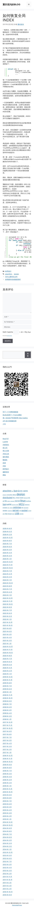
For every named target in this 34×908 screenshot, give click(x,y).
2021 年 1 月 (7, 643)
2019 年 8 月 (7, 683)
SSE (4, 513)
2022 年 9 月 (7, 607)
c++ (20, 490)
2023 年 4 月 (7, 592)
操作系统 (6, 457)
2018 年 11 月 (7, 695)
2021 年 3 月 (7, 640)
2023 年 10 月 (8, 583)
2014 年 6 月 (7, 837)
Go (6, 501)
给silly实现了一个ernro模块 (12, 415)
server (16, 510)
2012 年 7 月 (7, 861)
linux (23, 500)
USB (17, 513)
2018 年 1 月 (7, 719)
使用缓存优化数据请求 (13, 279)
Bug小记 (6, 439)
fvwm (21, 498)
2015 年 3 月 (7, 813)
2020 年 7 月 (7, 659)
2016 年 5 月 (7, 774)
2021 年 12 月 (7, 622)
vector (21, 513)
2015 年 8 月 (7, 798)
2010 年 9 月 (7, 895)
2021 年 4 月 (7, 637)
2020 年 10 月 (8, 653)
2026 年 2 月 (7, 534)
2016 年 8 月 (7, 768)
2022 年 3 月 (7, 616)
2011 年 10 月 (7, 880)
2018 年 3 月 (7, 716)
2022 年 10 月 (8, 604)
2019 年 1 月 (7, 692)
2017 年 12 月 (7, 722)
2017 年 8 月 (7, 734)
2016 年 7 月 (7, 771)
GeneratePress (17, 905)
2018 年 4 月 (7, 713)
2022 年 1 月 (7, 619)
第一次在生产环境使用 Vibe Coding (15, 418)
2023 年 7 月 (7, 589)
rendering (10, 510)
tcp (6, 514)
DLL (14, 498)
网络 (4, 475)
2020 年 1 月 (7, 674)
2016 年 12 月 (7, 755)
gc (29, 498)
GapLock (26, 497)
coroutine (9, 494)
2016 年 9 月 (7, 765)
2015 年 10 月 (7, 792)
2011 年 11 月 (7, 877)
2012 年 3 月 (7, 870)
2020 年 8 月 (7, 656)
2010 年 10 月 (8, 892)
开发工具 (6, 454)
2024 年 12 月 (8, 562)
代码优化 (6, 445)
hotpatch (12, 501)
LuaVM (5, 442)
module (5, 507)
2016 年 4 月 (7, 777)
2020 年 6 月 (7, 662)
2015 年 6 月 (7, 804)
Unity (13, 513)
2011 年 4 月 (7, 886)
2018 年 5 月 (7, 710)
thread (10, 513)
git (3, 501)
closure (4, 494)
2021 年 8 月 (7, 628)
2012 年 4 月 (7, 867)
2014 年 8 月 (7, 831)
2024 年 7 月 (7, 571)
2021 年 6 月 (7, 631)
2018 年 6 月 (7, 707)
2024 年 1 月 (7, 580)
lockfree (28, 501)
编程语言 (6, 472)
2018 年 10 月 (7, 698)
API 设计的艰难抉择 (9, 421)
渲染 (4, 466)
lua (4, 504)
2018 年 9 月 (7, 701)
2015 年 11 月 (7, 789)
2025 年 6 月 (7, 547)
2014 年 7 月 (7, 834)
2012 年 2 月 (7, 874)
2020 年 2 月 (7, 671)
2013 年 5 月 (7, 855)
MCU (21, 504)
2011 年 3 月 (7, 889)
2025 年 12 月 (8, 537)
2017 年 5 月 (7, 740)
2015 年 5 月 (7, 807)
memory (27, 504)
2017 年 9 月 (7, 731)
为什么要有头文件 (11, 277)
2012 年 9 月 (7, 858)
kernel (17, 501)
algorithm (8, 274)
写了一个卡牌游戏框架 (10, 412)
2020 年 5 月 (7, 665)
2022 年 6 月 (7, 613)
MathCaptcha (9, 335)
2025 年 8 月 (7, 541)
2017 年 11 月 (7, 725)
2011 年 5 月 (7, 883)
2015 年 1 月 (7, 819)
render (5, 510)
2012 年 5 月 (7, 864)
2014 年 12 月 (7, 822)
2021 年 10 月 (7, 625)
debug (14, 494)
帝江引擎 (6, 451)
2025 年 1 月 (7, 559)
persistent (26, 507)
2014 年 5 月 (7, 840)
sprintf (29, 510)
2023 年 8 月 (7, 586)
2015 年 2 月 (7, 816)
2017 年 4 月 (7, 743)
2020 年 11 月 (7, 650)
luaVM (8, 504)
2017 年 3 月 (7, 746)
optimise (17, 507)
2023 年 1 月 (7, 595)
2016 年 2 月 (7, 783)
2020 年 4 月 (7, 668)
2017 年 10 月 (7, 728)
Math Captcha (8, 332)
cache (25, 491)
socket (24, 510)
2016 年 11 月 (7, 758)
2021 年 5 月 (7, 634)
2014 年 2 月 (7, 846)
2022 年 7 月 (7, 610)
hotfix (8, 501)
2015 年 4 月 (7, 810)
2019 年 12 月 (7, 677)
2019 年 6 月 (7, 689)
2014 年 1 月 (7, 849)
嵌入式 (5, 448)
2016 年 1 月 (7, 786)
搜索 (28, 355)
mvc (8, 507)
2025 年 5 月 (7, 550)
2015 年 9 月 (7, 795)
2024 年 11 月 (7, 565)
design (16, 274)
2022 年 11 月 (7, 601)
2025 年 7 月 (7, 544)
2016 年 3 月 (7, 780)
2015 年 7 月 (7, 801)
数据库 (5, 460)
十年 (4, 424)
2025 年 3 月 (7, 556)
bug (15, 490)
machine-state (15, 504)
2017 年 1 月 (7, 752)
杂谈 (4, 463)
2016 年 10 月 (8, 762)
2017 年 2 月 (7, 749)
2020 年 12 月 (8, 646)
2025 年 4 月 (7, 553)
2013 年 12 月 (7, 852)
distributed (7, 497)
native (11, 507)
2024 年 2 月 (7, 577)
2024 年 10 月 (8, 568)
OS (22, 507)
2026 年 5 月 (7, 531)
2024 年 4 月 (7, 574)
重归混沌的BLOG (11, 4)
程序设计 (8, 271)
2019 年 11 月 (7, 680)
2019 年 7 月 (7, 686)
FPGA (17, 497)
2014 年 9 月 (7, 828)
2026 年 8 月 (7, 528)
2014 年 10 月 (8, 825)
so (20, 510)
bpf (12, 491)
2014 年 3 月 (7, 843)
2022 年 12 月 (8, 598)
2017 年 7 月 (7, 737)
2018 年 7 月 (7, 704)
